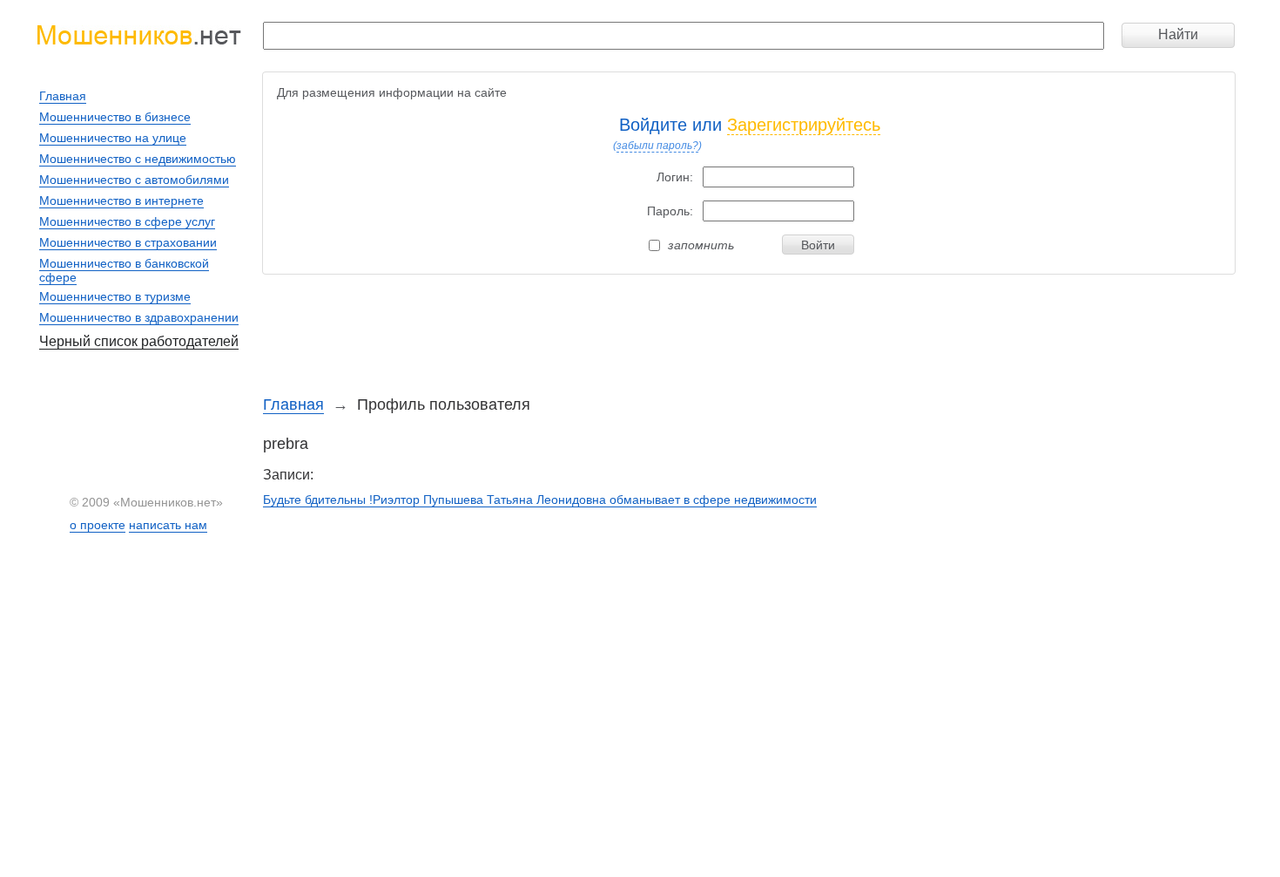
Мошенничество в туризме (115, 296)
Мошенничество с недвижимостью (137, 159)
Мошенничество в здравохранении (139, 317)
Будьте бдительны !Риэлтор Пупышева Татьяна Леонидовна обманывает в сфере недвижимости (540, 499)
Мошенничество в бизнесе (115, 117)
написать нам (168, 525)
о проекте (97, 525)
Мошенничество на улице (112, 138)
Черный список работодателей (139, 341)
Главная (293, 404)
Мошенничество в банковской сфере (124, 270)
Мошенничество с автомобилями (134, 180)
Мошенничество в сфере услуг (127, 221)
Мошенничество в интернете (121, 200)
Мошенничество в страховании (128, 242)
